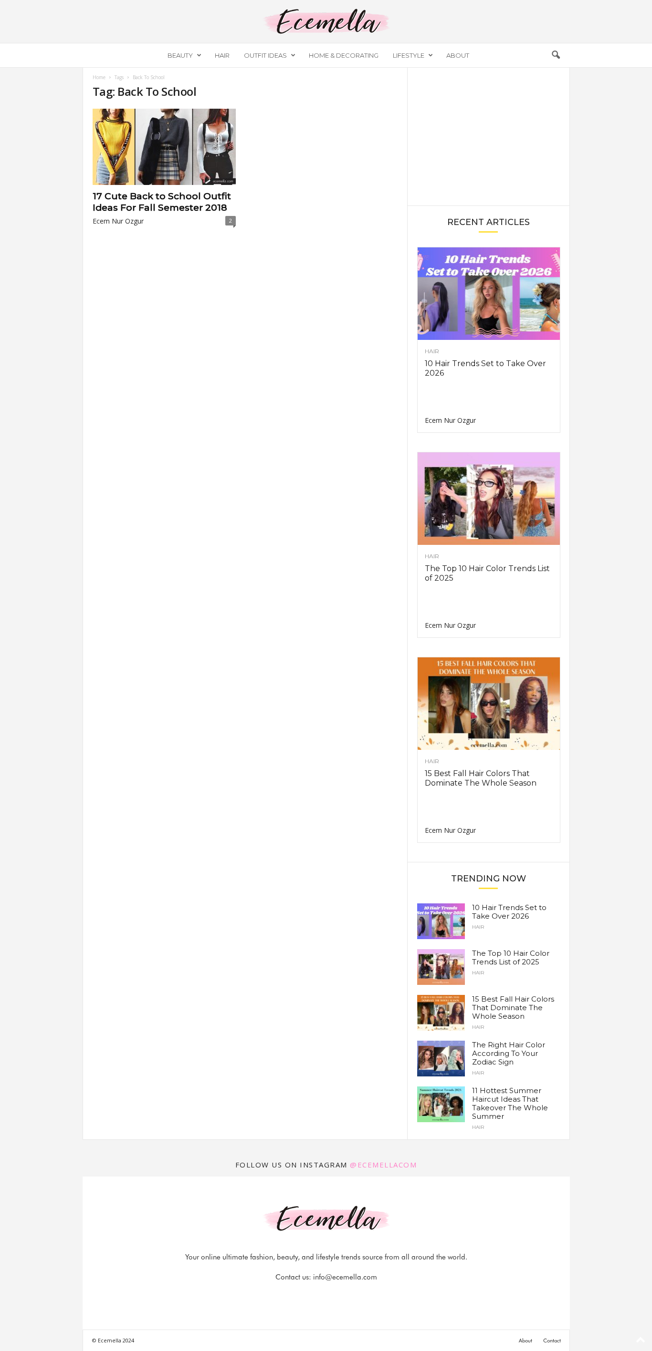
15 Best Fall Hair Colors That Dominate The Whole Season (480, 778)
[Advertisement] (488, 135)
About (457, 55)
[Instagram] (316, 1296)
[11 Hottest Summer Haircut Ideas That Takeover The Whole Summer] (441, 1104)
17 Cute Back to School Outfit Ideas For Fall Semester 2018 (162, 202)
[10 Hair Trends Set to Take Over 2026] (489, 293)
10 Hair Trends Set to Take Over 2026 (509, 912)
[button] (555, 55)
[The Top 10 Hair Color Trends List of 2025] (489, 498)
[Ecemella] (326, 21)
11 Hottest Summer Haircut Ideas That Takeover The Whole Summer (510, 1103)
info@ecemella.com (345, 1277)
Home (99, 77)
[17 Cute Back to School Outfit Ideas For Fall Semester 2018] (164, 147)
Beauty (180, 55)
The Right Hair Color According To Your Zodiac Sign (508, 1053)
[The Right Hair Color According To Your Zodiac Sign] (441, 1058)
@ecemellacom (383, 1164)
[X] (338, 1296)
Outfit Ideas (265, 55)
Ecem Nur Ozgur (118, 220)
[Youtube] (359, 1296)
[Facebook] (294, 1296)
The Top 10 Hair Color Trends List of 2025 (510, 957)
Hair (222, 55)
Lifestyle (408, 55)
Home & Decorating (344, 55)
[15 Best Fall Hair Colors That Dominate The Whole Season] (489, 703)
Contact (552, 1340)
